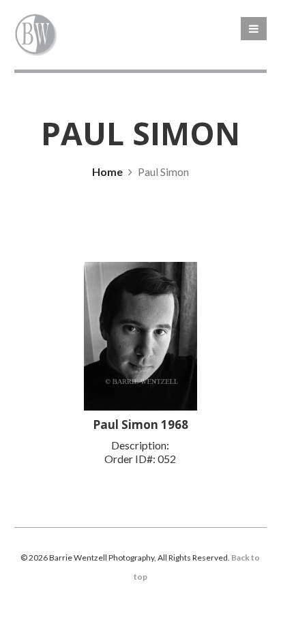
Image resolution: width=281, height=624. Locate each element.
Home (107, 171)
